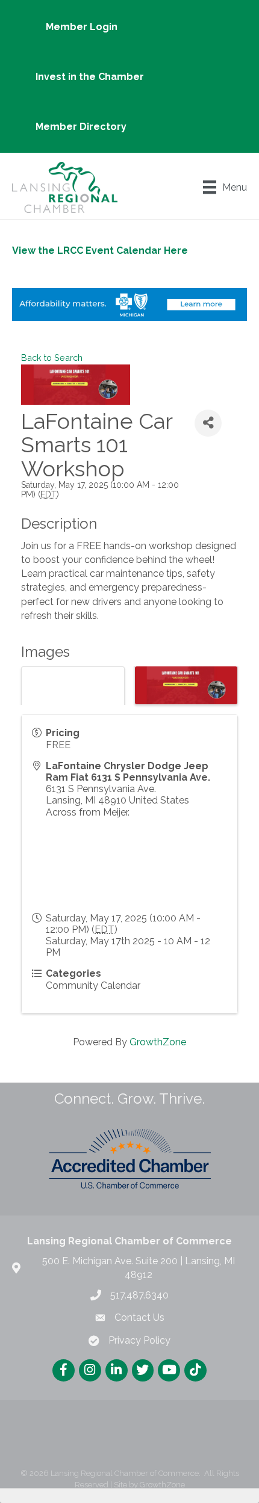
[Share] (208, 423)
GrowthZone (158, 1042)
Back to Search (52, 357)
